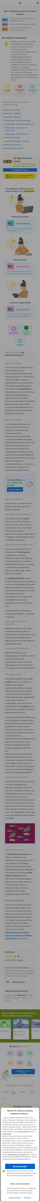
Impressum (27, 1197)
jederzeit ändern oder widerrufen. (17, 1154)
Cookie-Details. (6, 1134)
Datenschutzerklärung (23, 1131)
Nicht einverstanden (20, 1183)
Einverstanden (20, 1166)
